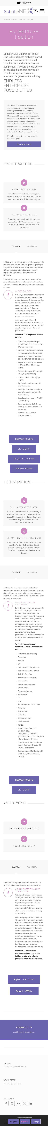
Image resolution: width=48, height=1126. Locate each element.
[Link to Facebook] (6, 1103)
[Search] (35, 11)
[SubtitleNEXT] (20, 11)
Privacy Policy (9, 1066)
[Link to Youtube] (18, 1103)
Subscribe (7, 1084)
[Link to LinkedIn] (30, 1103)
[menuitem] (23, 2)
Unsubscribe (16, 1084)
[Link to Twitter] (24, 1103)
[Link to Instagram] (12, 1103)
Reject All (24, 1122)
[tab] (16, 247)
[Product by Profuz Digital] (23, 2)
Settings (36, 1122)
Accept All (13, 1122)
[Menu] (41, 11)
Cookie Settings (21, 1066)
